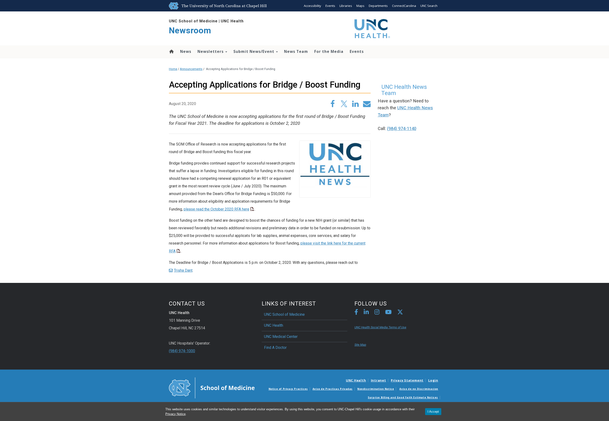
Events (330, 6)
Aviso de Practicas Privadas (333, 389)
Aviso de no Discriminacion (418, 389)
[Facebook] (356, 313)
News (185, 51)
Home (171, 51)
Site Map (360, 344)
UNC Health (232, 21)
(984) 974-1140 (401, 128)
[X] (400, 313)
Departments (378, 6)
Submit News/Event (254, 51)
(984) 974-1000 (182, 351)
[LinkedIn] (366, 313)
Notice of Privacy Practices (288, 389)
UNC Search (428, 6)
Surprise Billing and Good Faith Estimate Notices (403, 397)
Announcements (191, 69)
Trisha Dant (183, 270)
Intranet (378, 380)
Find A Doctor (275, 347)
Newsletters (211, 51)
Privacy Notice (175, 414)
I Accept (433, 411)
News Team (296, 51)
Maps (360, 6)
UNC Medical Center (281, 336)
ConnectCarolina (404, 6)
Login (433, 380)
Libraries (345, 6)
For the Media (329, 51)
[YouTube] (388, 313)
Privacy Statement (407, 380)
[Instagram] (376, 313)
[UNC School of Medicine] (212, 388)
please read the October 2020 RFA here (216, 209)
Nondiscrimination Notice (375, 389)
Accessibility (312, 6)
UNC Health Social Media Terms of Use (380, 327)
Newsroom (190, 30)
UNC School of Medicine (193, 21)
